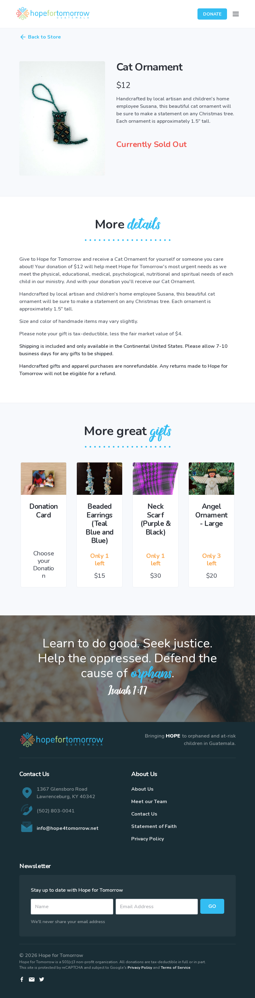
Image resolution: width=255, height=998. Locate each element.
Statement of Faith (154, 826)
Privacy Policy (147, 838)
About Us (142, 789)
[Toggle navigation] (235, 14)
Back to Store (44, 37)
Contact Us (144, 814)
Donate (212, 14)
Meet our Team (149, 801)
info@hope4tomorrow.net (68, 828)
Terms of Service (175, 967)
